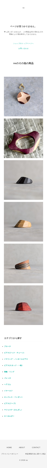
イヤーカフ (8, 391)
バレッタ (7, 378)
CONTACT (36, 447)
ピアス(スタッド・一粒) (13, 365)
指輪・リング (9, 372)
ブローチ (7, 346)
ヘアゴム (7, 384)
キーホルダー (9, 416)
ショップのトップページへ (23, 43)
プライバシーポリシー (9, 454)
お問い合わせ (23, 48)
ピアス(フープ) (10, 403)
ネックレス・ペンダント (13, 397)
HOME (9, 447)
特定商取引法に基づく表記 (35, 454)
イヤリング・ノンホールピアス (16, 359)
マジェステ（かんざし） (13, 410)
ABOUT (22, 447)
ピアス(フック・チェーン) (14, 353)
